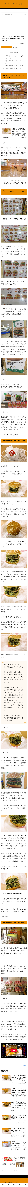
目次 (11, 52)
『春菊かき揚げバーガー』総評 (13, 68)
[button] (25, 14)
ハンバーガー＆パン (7, 47)
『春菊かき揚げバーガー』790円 (14, 65)
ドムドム (16, 47)
